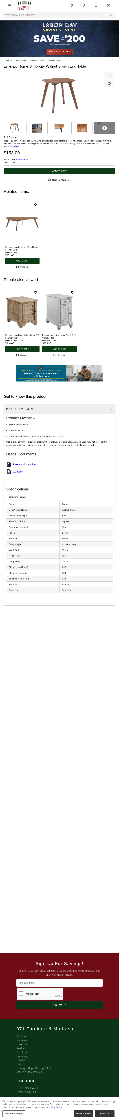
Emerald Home (22, 159)
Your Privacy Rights (14, 1113)
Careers (20, 1064)
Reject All (104, 1113)
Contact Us (22, 1060)
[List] (71, 5)
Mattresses (22, 1040)
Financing (21, 1056)
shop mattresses (59, 52)
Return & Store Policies (29, 1072)
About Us (21, 1052)
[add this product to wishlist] (109, 83)
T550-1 (15, 163)
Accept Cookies (83, 1113)
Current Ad (22, 1044)
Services (21, 1048)
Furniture (8, 61)
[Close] (114, 1101)
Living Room (20, 61)
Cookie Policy (55, 1107)
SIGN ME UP (59, 1005)
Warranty (18, 471)
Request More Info (61, 180)
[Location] (83, 5)
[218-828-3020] (96, 5)
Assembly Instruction (24, 464)
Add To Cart (59, 171)
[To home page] (24, 5)
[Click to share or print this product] (109, 75)
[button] (9, 5)
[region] (59, 1108)
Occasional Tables (37, 61)
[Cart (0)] (108, 5)
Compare (24, 267)
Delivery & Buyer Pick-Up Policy (33, 1068)
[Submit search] (111, 15)
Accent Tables (55, 61)
